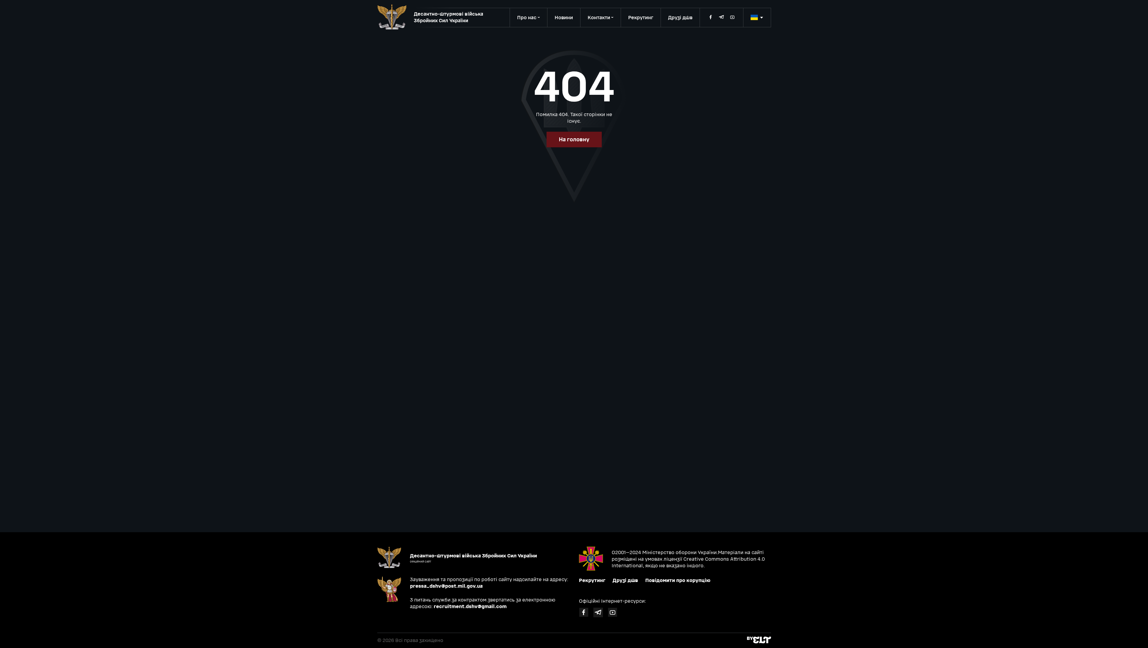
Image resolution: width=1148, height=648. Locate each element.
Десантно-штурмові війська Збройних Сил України (448, 17)
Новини (564, 17)
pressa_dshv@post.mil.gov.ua (446, 586)
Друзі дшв (680, 17)
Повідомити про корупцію (677, 580)
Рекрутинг (640, 17)
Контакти (599, 17)
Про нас (527, 17)
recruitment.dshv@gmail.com (470, 606)
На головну (574, 139)
